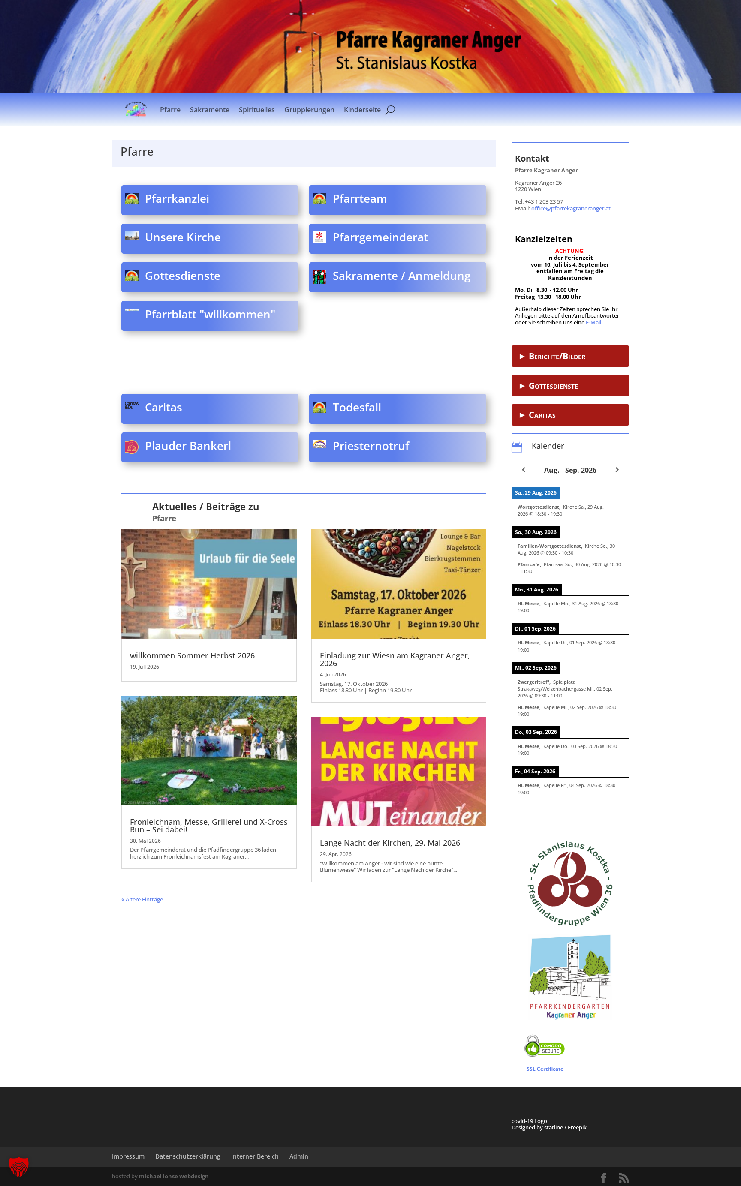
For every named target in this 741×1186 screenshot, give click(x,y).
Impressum (128, 1156)
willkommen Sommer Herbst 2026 (192, 655)
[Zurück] (523, 470)
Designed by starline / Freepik (549, 1127)
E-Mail (593, 322)
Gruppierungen (309, 109)
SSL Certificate (545, 1068)
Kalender (548, 446)
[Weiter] (617, 470)
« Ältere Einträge (142, 899)
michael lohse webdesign (174, 1176)
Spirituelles (257, 109)
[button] (19, 1167)
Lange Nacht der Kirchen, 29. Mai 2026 (390, 843)
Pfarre (170, 109)
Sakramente (209, 109)
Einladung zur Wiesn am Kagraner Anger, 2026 (395, 659)
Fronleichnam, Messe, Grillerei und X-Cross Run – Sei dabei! (209, 826)
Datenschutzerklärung (187, 1156)
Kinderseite (362, 109)
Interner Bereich (255, 1156)
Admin (298, 1156)
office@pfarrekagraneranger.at (571, 208)
